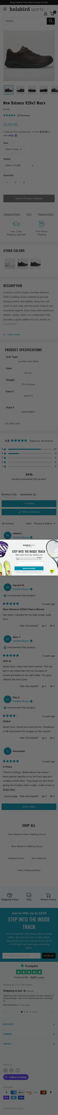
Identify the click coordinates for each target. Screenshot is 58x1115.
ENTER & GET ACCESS (29, 568)
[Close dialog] (55, 541)
